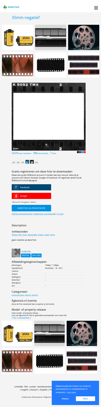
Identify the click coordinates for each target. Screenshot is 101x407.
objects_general (31, 295)
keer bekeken (25, 153)
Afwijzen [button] (65, 399)
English (24, 389)
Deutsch (34, 389)
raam (46, 234)
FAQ (15, 317)
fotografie (32, 234)
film (20, 234)
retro (52, 234)
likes (54, 153)
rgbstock (13, 7)
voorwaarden (24, 317)
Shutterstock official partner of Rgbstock (36, 397)
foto (25, 234)
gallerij (36, 255)
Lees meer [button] (71, 392)
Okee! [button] (85, 399)
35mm (14, 234)
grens (40, 234)
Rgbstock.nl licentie (24, 300)
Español (43, 389)
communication (18, 295)
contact (32, 386)
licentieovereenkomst (47, 386)
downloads (43, 153)
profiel (26, 255)
